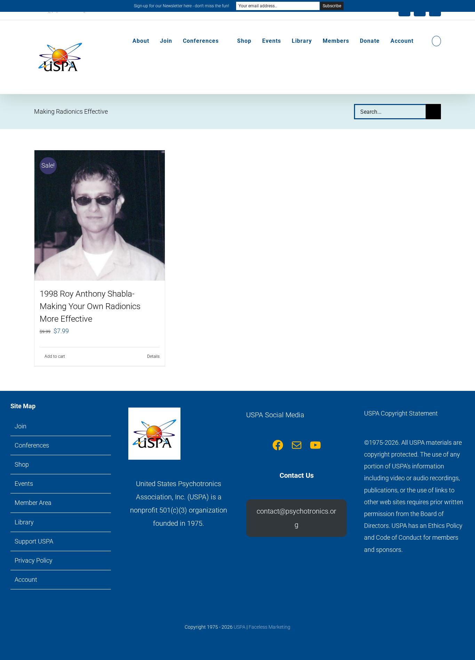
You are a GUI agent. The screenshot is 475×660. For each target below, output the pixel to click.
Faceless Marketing (269, 627)
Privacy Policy (34, 560)
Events (24, 483)
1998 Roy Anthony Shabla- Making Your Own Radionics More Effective (90, 306)
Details (153, 356)
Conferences (32, 445)
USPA (239, 627)
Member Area (33, 502)
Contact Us (297, 475)
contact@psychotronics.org (296, 518)
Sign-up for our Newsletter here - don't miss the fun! (181, 5)
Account (26, 579)
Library (24, 522)
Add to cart (55, 356)
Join (20, 426)
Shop (22, 464)
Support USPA (34, 541)
